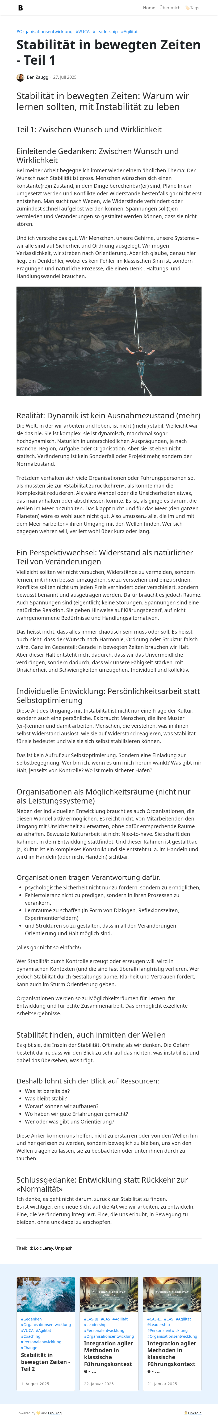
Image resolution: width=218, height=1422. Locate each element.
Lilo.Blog (55, 1413)
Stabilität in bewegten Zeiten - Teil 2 (45, 1361)
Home (149, 8)
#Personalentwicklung (41, 1341)
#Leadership (105, 31)
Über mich (170, 8)
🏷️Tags (192, 8)
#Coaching (30, 1336)
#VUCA (83, 31)
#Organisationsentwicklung (44, 31)
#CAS (105, 1319)
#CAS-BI (91, 1319)
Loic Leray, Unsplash (53, 1248)
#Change (29, 1347)
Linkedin (195, 1413)
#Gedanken (31, 1319)
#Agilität (129, 31)
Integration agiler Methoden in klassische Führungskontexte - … (108, 1357)
